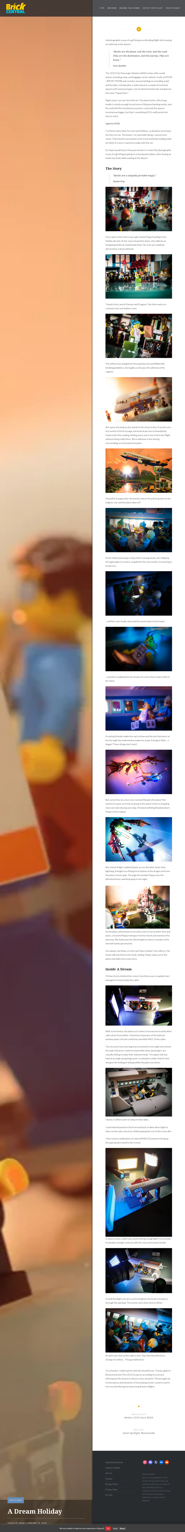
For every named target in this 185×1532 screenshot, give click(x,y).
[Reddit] (167, 1462)
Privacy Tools (111, 1489)
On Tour (109, 1495)
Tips (102, 8)
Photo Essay (173, 8)
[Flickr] (161, 1462)
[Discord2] (150, 1462)
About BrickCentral (114, 1462)
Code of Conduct (112, 1467)
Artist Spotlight (153, 8)
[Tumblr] (156, 1462)
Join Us (108, 1473)
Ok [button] (108, 1528)
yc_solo (20, 1523)
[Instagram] (145, 1462)
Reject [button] (115, 1528)
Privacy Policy (111, 1484)
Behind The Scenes (130, 8)
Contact (108, 1478)
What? (122, 1528)
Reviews (112, 8)
